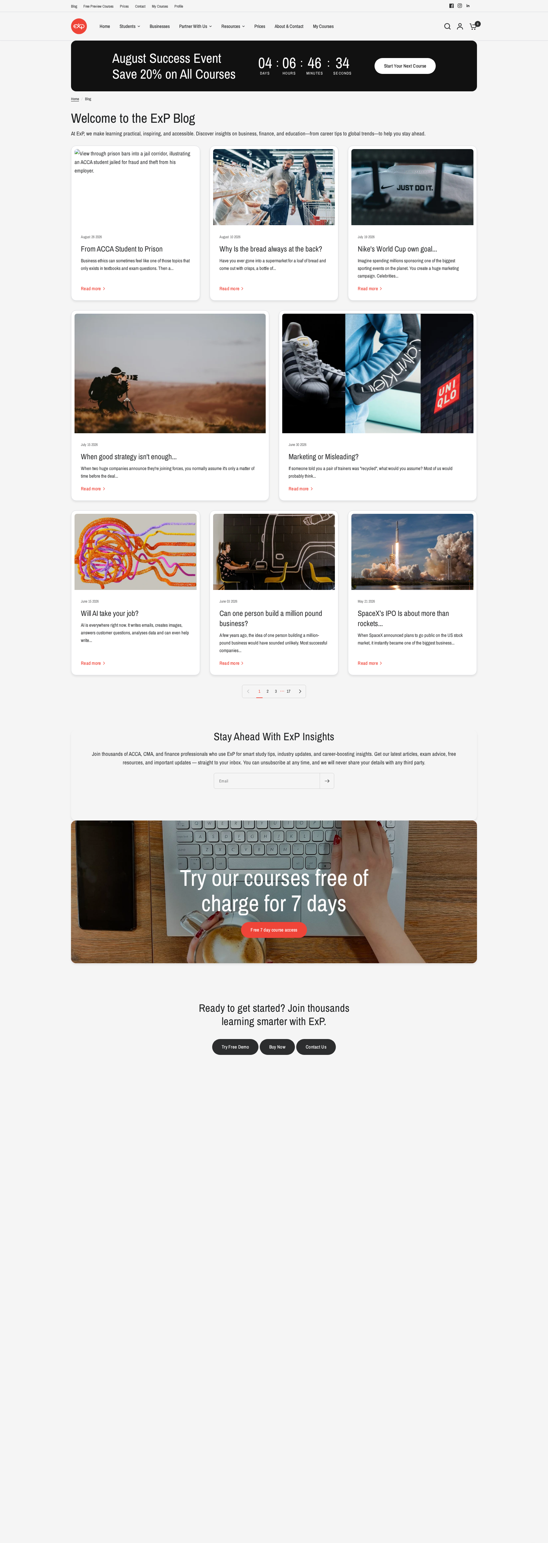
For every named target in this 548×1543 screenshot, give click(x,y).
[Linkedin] (468, 6)
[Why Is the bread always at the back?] (274, 187)
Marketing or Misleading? (324, 456)
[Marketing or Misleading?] (377, 373)
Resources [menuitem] (230, 26)
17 (288, 691)
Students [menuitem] (127, 26)
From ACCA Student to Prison (122, 249)
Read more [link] (91, 288)
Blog (74, 6)
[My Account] (460, 26)
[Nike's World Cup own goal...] (412, 187)
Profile (178, 6)
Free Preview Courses (98, 6)
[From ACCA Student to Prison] (136, 187)
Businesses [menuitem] (160, 26)
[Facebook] (451, 6)
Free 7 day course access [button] (274, 929)
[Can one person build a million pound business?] (274, 552)
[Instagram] (460, 6)
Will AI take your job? (110, 613)
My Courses (160, 6)
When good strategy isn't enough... (129, 456)
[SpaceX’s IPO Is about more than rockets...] (412, 552)
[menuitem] (75, 6)
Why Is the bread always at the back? (270, 249)
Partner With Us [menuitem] (193, 26)
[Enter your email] (327, 780)
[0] (471, 26)
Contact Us (316, 1046)
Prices (124, 6)
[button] (405, 66)
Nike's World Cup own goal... (397, 249)
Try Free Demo (235, 1046)
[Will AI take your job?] (136, 552)
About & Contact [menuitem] (289, 26)
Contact (140, 6)
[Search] (447, 26)
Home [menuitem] (105, 26)
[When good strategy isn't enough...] (170, 373)
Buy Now (277, 1046)
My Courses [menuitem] (323, 26)
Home (75, 98)
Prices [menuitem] (259, 26)
